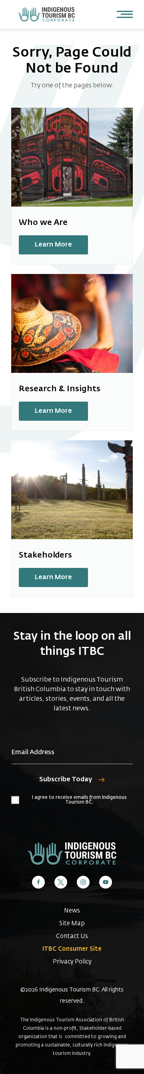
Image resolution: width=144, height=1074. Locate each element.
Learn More (53, 245)
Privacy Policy (72, 962)
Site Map (72, 923)
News (72, 911)
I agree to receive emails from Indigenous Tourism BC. (79, 800)
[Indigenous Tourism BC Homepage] (46, 14)
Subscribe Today (65, 779)
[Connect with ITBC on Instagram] (83, 882)
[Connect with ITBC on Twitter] (60, 882)
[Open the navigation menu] (125, 14)
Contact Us (72, 936)
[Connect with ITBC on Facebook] (38, 882)
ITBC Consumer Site (72, 949)
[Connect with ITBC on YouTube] (105, 882)
